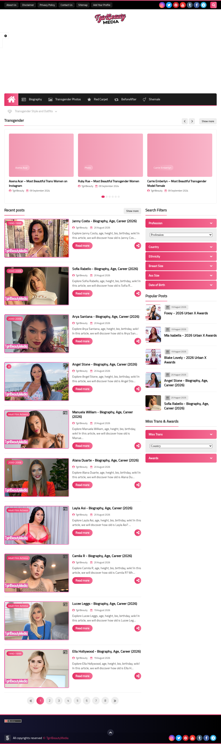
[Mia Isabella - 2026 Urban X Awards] (153, 334)
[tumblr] (190, 5)
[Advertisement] (110, 59)
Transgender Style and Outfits (33, 111)
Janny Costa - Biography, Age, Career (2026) (104, 221)
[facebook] (197, 5)
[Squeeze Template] (7, 738)
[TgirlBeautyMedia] (110, 19)
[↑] (110, 732)
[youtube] (183, 5)
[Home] (11, 99)
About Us (11, 4)
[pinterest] (176, 5)
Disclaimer (28, 4)
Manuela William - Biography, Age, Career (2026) (102, 414)
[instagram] (162, 5)
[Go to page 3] (110, 197)
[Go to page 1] (103, 197)
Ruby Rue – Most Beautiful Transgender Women (108, 181)
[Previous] (115, 700)
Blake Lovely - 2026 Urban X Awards (185, 359)
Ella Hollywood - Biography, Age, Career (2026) (106, 651)
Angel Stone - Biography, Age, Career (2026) (104, 364)
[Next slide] (192, 121)
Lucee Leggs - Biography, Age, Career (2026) (104, 603)
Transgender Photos (68, 99)
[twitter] (169, 5)
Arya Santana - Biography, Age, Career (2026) (105, 316)
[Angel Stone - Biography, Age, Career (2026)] (153, 380)
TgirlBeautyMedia (57, 738)
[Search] (213, 5)
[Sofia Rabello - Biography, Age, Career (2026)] (153, 403)
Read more (82, 245)
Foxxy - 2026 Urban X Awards (186, 313)
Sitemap (82, 4)
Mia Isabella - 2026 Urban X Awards (190, 335)
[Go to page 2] (107, 197)
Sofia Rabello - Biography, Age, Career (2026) (105, 268)
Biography (35, 99)
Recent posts (14, 210)
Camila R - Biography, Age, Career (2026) (102, 555)
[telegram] (203, 5)
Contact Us (67, 4)
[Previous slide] (185, 121)
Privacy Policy (47, 4)
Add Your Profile (101, 4)
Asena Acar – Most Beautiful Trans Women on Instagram (38, 183)
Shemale (154, 99)
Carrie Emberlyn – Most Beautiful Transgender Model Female (176, 183)
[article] (41, 163)
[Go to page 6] (119, 197)
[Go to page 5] (116, 197)
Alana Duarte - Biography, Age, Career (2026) (105, 460)
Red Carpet (100, 99)
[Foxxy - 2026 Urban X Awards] (153, 312)
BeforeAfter (128, 99)
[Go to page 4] (113, 197)
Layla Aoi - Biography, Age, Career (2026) (102, 508)
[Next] (31, 700)
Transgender (14, 120)
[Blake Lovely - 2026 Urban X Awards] (153, 357)
